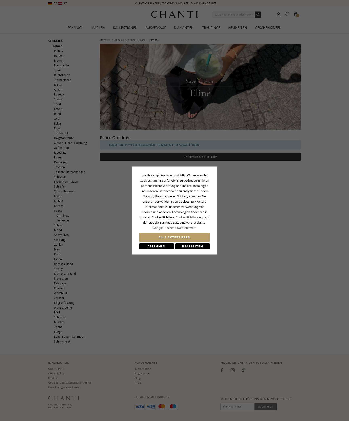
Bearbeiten (192, 246)
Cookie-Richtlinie (187, 217)
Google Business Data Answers (175, 228)
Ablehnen (156, 246)
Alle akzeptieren (175, 237)
